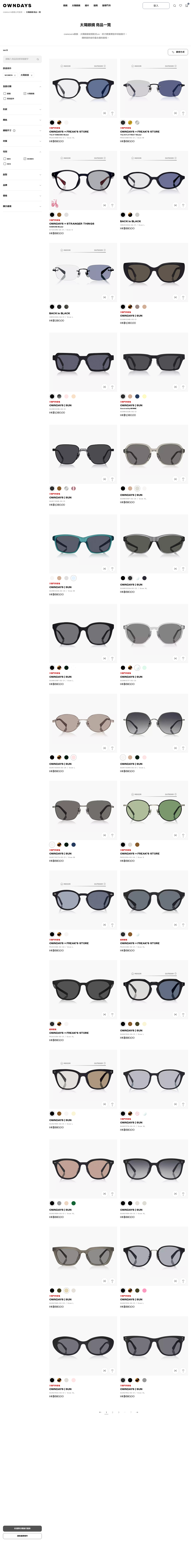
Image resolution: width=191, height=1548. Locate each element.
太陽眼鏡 (30, 94)
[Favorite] (180, 6)
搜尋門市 (106, 6)
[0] (186, 5)
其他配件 (10, 99)
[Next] (137, 1412)
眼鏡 (9, 94)
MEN (9, 159)
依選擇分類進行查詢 (22, 1528)
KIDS (9, 164)
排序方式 (180, 52)
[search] (38, 59)
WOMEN (30, 159)
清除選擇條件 (22, 1536)
